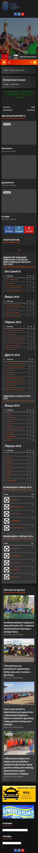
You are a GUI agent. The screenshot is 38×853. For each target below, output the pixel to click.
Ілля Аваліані (14, 549)
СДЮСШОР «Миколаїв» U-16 (15, 330)
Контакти (31, 108)
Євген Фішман (18, 634)
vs (19, 250)
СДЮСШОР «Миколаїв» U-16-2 (16, 382)
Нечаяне (9, 458)
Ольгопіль (10, 469)
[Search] (31, 62)
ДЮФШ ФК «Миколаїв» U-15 (15, 389)
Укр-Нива (10, 425)
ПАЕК (8, 477)
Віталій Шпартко (15, 514)
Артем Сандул (14, 499)
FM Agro (9, 440)
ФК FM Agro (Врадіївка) (14, 287)
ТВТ (8, 454)
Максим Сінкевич (15, 556)
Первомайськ (11, 436)
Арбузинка (10, 461)
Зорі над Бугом (11, 480)
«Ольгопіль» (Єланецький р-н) (16, 338)
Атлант (9, 473)
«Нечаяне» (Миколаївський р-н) (17, 363)
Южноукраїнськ (12, 417)
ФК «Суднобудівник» (13, 312)
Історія (5, 216)
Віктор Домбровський (17, 528)
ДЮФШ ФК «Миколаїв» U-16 (15, 378)
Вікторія (9, 465)
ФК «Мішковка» (12, 349)
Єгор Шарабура (15, 521)
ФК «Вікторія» (11, 334)
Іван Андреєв (14, 570)
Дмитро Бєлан (15, 577)
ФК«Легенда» (11, 385)
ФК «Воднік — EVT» (12, 308)
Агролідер (10, 432)
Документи (7, 108)
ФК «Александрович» (13, 345)
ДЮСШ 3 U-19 (11, 374)
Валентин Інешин (15, 563)
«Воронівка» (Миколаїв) (14, 305)
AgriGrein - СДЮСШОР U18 (15, 429)
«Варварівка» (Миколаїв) (15, 291)
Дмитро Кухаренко (16, 507)
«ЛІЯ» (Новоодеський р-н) (15, 341)
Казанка (9, 414)
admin (7, 84)
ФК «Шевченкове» (12, 279)
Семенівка (10, 421)
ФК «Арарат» (11, 283)
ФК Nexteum (10, 370)
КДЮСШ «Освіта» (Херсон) (15, 367)
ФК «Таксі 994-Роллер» (14, 316)
